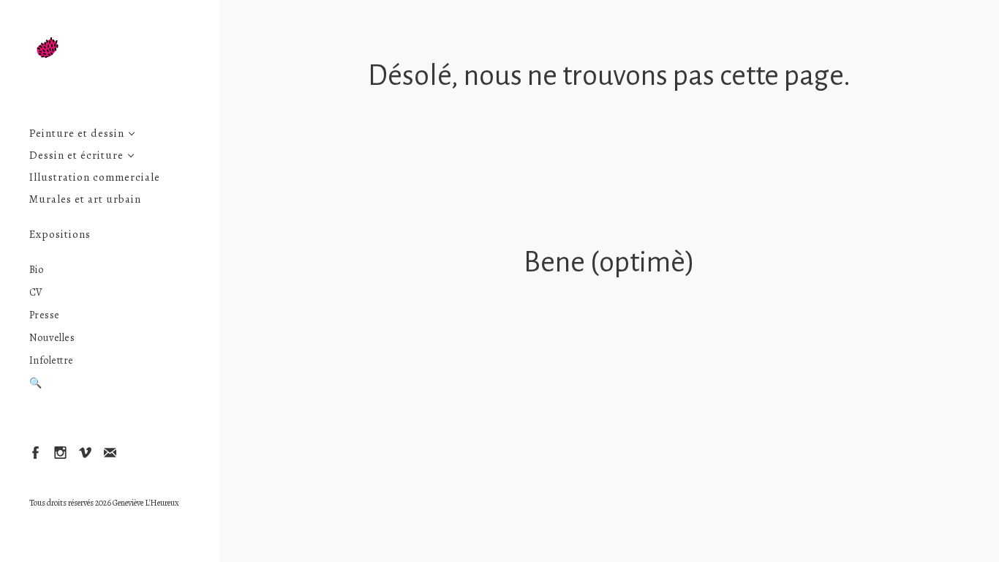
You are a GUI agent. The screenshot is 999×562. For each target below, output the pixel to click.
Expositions (60, 234)
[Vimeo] (84, 452)
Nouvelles (52, 337)
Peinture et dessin (76, 133)
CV (36, 292)
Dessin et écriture (76, 155)
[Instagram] (59, 452)
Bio (36, 269)
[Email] (109, 452)
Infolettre (51, 360)
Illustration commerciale (94, 177)
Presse (44, 315)
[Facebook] (35, 452)
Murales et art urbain (85, 199)
